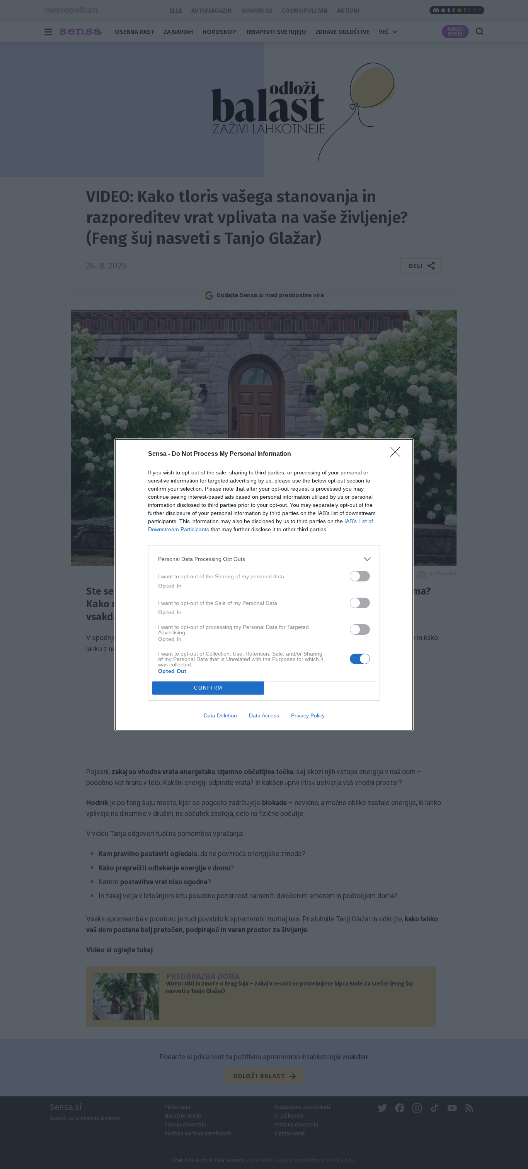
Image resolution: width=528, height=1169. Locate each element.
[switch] (360, 576)
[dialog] (264, 584)
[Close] (397, 454)
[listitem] (264, 559)
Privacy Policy (308, 715)
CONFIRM (208, 688)
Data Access (264, 715)
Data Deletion (220, 715)
